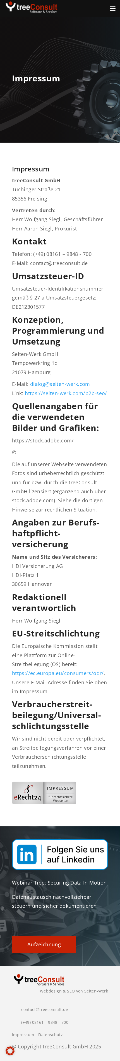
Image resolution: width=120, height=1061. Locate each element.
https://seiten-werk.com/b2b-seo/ (66, 393)
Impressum (23, 1034)
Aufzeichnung (44, 944)
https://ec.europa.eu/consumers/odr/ (58, 673)
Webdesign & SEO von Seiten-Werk (74, 991)
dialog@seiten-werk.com (60, 384)
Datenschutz (50, 1034)
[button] (10, 1051)
